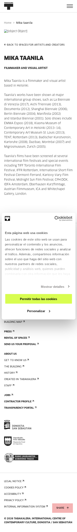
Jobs (7, 395)
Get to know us (15, 360)
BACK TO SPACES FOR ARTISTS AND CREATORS (35, 45)
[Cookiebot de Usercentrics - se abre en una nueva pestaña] (54, 218)
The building (13, 367)
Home (7, 23)
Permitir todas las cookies (38, 299)
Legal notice (13, 481)
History (9, 373)
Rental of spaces (15, 338)
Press (8, 332)
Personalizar (36, 311)
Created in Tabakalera (20, 379)
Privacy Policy (14, 500)
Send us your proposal (20, 344)
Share (60, 508)
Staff (8, 386)
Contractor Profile (17, 401)
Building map (13, 322)
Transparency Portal (19, 408)
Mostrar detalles (52, 286)
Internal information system (24, 507)
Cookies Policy (13, 488)
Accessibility (12, 494)
